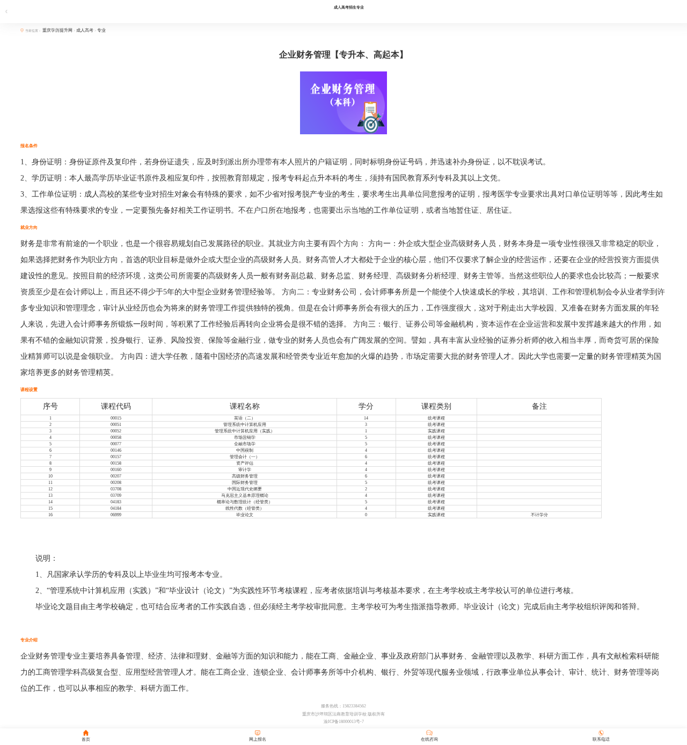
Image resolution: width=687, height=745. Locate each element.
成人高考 (84, 30)
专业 (101, 30)
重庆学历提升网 (58, 30)
